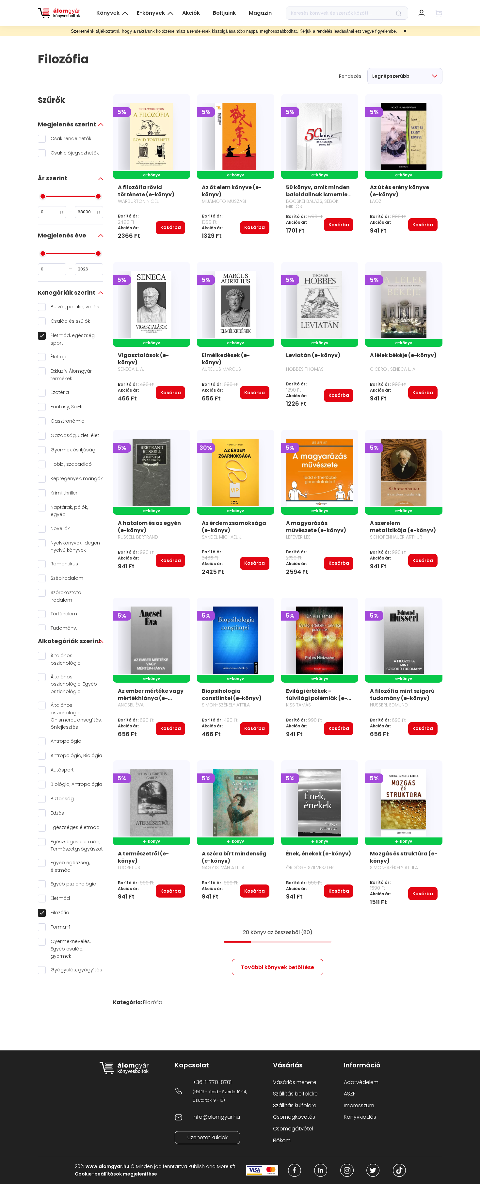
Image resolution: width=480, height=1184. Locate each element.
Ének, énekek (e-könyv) (318, 853)
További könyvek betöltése (277, 967)
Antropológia (66, 741)
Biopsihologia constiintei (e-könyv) (232, 694)
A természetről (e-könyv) (143, 857)
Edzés (57, 813)
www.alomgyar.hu (107, 1166)
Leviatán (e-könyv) (313, 355)
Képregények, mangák (77, 478)
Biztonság (62, 798)
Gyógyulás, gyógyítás (76, 969)
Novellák (60, 528)
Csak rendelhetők (71, 138)
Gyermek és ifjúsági (73, 449)
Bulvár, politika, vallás (75, 306)
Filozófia (60, 912)
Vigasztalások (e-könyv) (143, 358)
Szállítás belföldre (295, 1093)
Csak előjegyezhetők (75, 153)
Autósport (62, 770)
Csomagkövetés (294, 1117)
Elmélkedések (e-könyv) (226, 358)
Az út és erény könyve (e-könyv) (399, 191)
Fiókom (282, 1140)
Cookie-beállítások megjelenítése (116, 1174)
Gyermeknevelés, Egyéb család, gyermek (70, 948)
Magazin (260, 13)
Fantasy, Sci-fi (66, 406)
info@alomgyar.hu (216, 1117)
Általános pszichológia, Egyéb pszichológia (74, 684)
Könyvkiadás (360, 1117)
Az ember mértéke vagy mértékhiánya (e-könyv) (151, 698)
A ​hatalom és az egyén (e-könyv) (149, 526)
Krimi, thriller (64, 493)
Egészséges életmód (75, 827)
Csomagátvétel (293, 1128)
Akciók (191, 13)
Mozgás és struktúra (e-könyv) (403, 857)
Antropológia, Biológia (76, 755)
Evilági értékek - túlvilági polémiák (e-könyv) (316, 698)
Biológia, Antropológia (76, 784)
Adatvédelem (361, 1082)
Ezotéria (60, 392)
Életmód (60, 898)
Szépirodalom (67, 578)
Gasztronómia (68, 421)
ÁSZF (349, 1093)
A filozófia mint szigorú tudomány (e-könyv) (402, 694)
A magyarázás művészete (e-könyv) (316, 526)
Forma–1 (60, 927)
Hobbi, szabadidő (71, 464)
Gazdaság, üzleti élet (75, 435)
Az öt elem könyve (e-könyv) (232, 191)
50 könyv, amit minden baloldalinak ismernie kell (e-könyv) (318, 194)
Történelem (64, 613)
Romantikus (64, 563)
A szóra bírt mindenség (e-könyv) (234, 857)
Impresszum (359, 1105)
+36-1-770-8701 (212, 1082)
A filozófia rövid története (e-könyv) (146, 191)
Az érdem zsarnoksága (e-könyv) (234, 526)
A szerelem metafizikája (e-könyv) (403, 526)
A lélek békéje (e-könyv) (403, 355)
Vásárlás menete (294, 1082)
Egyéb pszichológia (73, 884)
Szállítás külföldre (294, 1105)
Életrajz (59, 356)
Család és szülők (70, 321)
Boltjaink (224, 13)
